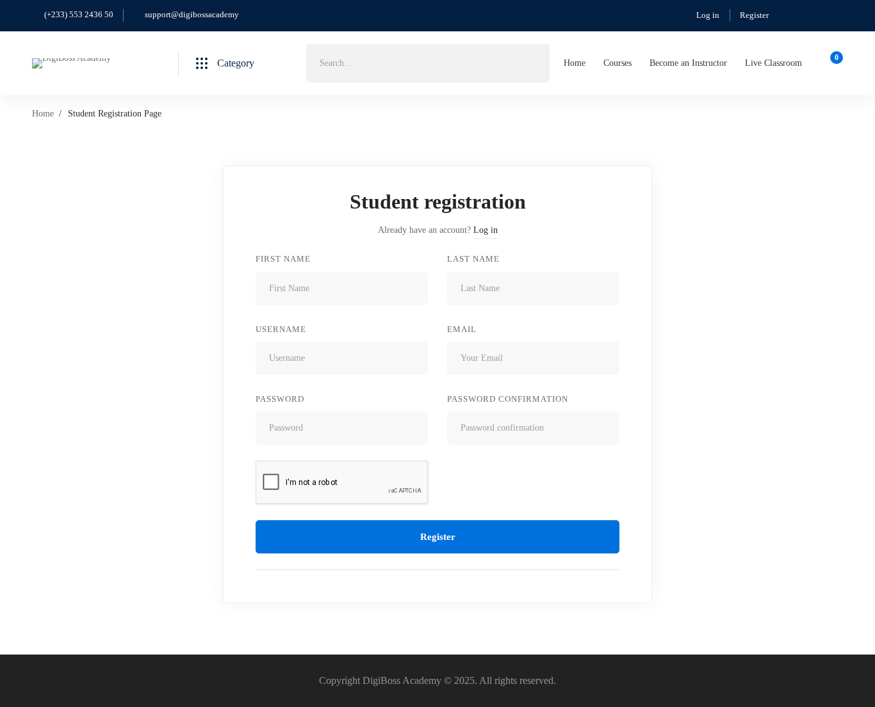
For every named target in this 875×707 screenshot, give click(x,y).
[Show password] (415, 428)
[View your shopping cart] (832, 63)
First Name (283, 259)
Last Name (473, 259)
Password (280, 399)
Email (462, 329)
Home (43, 113)
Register (754, 15)
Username (281, 329)
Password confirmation (507, 399)
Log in (707, 15)
